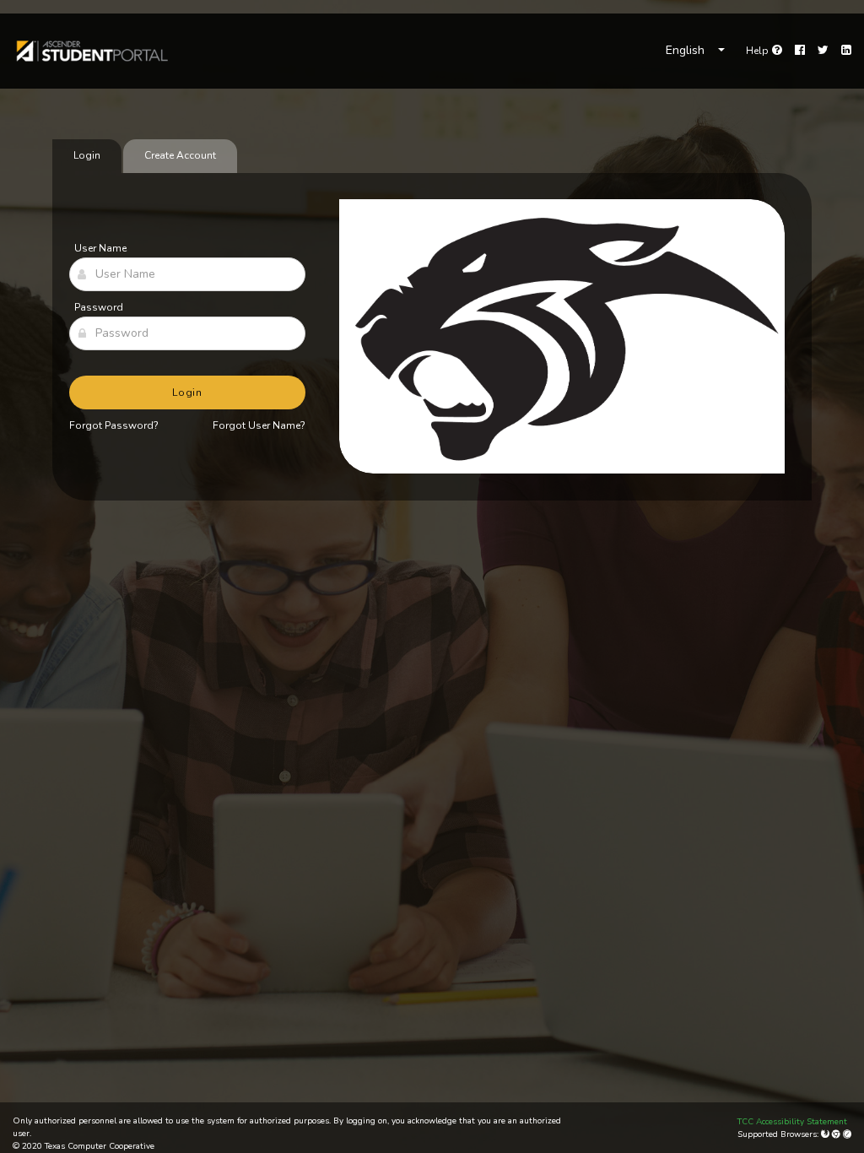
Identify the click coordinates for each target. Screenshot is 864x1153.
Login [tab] (86, 155)
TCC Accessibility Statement (792, 1122)
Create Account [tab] (180, 155)
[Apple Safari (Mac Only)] (847, 1134)
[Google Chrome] (837, 1134)
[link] (91, 51)
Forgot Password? (114, 425)
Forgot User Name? (259, 425)
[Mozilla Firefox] (826, 1134)
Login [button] (187, 392)
